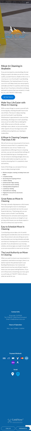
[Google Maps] (12, 375)
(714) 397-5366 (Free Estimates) (17, 317)
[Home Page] (15, 33)
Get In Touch (8, 97)
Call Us (8, 428)
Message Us (23, 428)
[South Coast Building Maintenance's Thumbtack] (18, 375)
